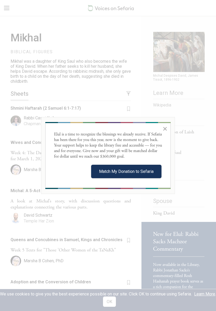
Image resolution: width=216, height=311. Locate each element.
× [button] (165, 129)
